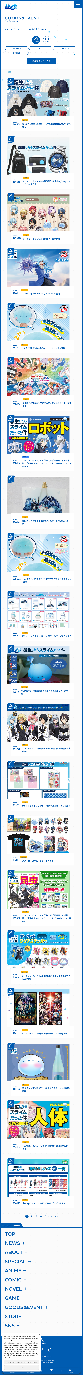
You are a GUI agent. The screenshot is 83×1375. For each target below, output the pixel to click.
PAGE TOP (41, 1343)
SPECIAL (15, 1261)
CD (40, 48)
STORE (13, 1316)
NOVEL (13, 1289)
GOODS (65, 48)
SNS (10, 1325)
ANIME (13, 1271)
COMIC (13, 1280)
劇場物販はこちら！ (41, 61)
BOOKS (17, 48)
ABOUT (14, 1252)
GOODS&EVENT (24, 1307)
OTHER (17, 53)
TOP (10, 1234)
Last (56, 1216)
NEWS (12, 1243)
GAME (12, 1298)
